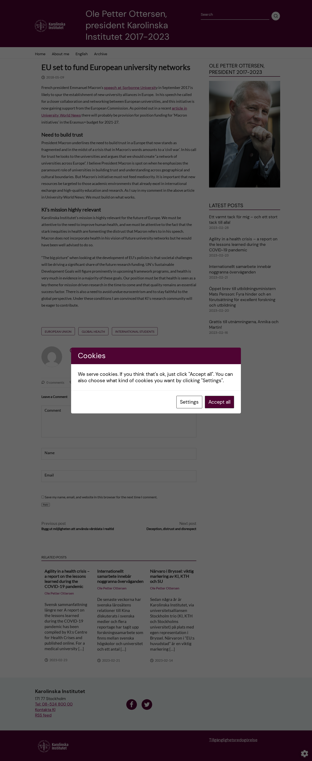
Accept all (219, 402)
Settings (189, 402)
